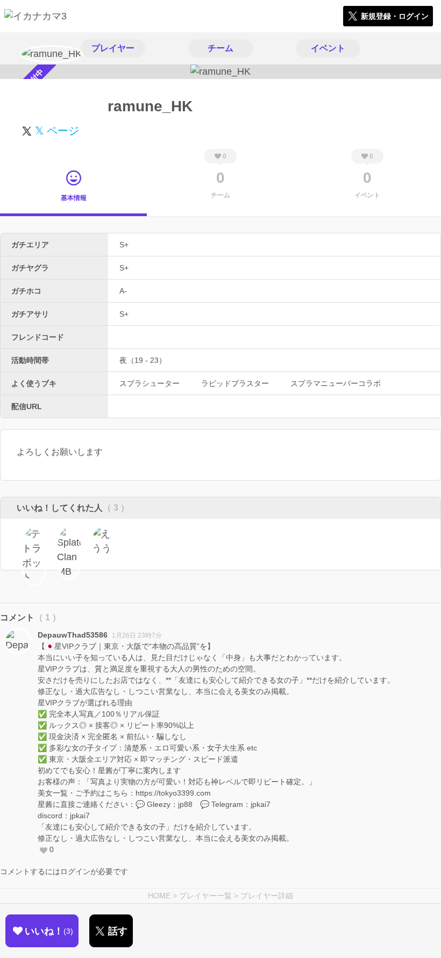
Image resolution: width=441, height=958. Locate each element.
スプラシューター (149, 383)
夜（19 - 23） (142, 360)
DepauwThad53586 (73, 635)
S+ (124, 244)
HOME (159, 895)
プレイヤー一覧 (205, 895)
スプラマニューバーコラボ (335, 383)
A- (123, 291)
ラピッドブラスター (235, 383)
